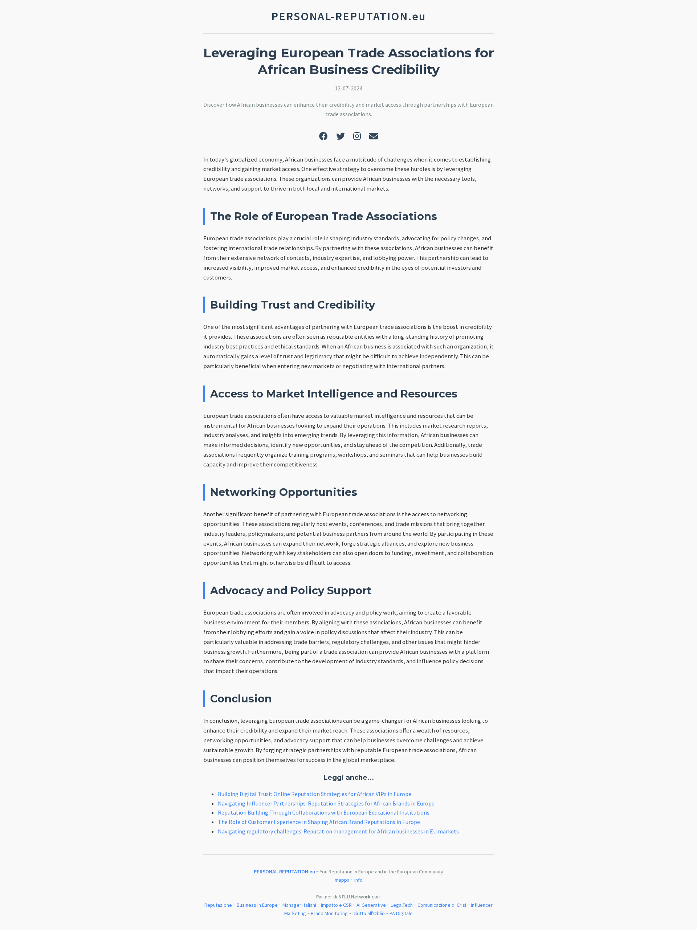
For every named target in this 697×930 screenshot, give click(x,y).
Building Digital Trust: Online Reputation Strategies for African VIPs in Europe (314, 794)
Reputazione (218, 905)
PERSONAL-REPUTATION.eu (284, 871)
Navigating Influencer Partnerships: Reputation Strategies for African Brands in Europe (326, 803)
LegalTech (402, 905)
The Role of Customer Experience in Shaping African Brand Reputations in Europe (319, 821)
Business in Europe (257, 905)
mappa (342, 880)
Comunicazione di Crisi (441, 905)
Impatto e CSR (336, 905)
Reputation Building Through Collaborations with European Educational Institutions (323, 812)
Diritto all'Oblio (368, 913)
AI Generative (371, 905)
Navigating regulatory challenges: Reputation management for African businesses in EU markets (338, 831)
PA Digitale (401, 913)
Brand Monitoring (329, 913)
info (358, 880)
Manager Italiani (299, 905)
